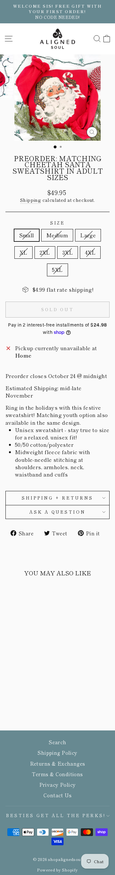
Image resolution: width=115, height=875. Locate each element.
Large (88, 235)
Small (26, 235)
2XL (45, 252)
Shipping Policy (57, 752)
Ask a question (57, 512)
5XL (57, 269)
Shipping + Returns (57, 498)
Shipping (30, 200)
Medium (57, 235)
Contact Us (57, 795)
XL (23, 252)
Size (57, 223)
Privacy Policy (57, 784)
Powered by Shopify (57, 870)
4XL (90, 252)
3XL (67, 252)
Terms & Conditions (57, 773)
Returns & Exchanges (57, 763)
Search (57, 741)
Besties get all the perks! (55, 815)
